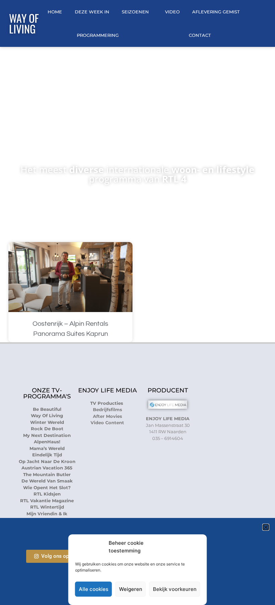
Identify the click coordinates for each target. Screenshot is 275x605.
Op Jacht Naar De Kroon (47, 461)
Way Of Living (24, 23)
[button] (265, 527)
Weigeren (130, 589)
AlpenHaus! (47, 441)
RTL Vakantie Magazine (47, 500)
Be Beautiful (47, 409)
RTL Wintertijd (47, 507)
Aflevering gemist (216, 11)
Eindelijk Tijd (47, 454)
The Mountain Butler (47, 474)
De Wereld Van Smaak (47, 480)
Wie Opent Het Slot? (47, 487)
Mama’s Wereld (47, 448)
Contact (200, 35)
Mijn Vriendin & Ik (46, 513)
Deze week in (92, 11)
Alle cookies (93, 589)
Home (55, 11)
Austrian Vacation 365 (46, 467)
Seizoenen (135, 11)
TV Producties (107, 403)
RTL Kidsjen (47, 494)
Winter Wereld (47, 422)
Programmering (98, 35)
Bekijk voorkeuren (175, 589)
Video (172, 11)
